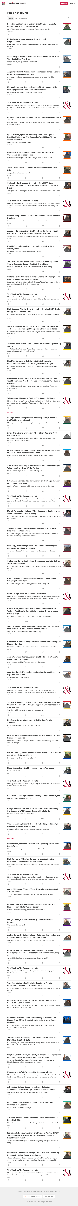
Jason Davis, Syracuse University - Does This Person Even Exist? (32, 169)
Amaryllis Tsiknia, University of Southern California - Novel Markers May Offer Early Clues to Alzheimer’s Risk (32, 232)
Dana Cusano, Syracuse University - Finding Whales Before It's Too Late (34, 118)
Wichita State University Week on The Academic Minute (31, 398)
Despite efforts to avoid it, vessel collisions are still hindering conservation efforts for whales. (33, 123)
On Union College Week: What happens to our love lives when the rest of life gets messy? (34, 517)
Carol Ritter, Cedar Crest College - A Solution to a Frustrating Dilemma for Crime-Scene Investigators (33, 1154)
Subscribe (64, 3)
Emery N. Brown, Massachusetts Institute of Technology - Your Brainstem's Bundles (34, 736)
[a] (67, 26)
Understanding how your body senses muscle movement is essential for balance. (32, 45)
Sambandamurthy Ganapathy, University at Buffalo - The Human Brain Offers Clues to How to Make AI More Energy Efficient (32, 1020)
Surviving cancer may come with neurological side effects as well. (30, 894)
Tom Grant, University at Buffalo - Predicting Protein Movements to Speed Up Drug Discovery (29, 984)
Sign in (72, 3)
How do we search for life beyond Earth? (21, 758)
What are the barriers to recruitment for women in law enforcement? (31, 940)
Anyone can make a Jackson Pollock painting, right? (25, 631)
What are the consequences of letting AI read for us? (25, 849)
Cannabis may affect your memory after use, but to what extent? (29, 616)
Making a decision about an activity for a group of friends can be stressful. (33, 423)
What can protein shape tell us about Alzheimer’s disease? (27, 1092)
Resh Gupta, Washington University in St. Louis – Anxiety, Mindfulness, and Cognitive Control (31, 25)
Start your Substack (34, 1196)
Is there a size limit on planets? (18, 677)
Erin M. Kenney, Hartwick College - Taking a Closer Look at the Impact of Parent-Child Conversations (33, 451)
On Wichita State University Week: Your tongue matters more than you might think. (32, 367)
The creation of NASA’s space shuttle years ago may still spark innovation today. (32, 1141)
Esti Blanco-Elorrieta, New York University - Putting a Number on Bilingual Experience (33, 482)
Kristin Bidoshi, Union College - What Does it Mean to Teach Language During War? (32, 579)
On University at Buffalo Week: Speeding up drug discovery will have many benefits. (33, 989)
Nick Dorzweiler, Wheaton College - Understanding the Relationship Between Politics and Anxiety (30, 860)
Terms (45, 1191)
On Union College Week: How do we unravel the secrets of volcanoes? (31, 551)
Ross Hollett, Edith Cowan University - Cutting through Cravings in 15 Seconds (30, 1103)
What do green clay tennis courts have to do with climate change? (30, 267)
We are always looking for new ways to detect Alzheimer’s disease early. (32, 236)
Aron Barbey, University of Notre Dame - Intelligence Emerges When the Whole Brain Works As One (33, 467)
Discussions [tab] (23, 18)
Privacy (39, 1191)
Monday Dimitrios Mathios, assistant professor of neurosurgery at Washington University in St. (30, 972)
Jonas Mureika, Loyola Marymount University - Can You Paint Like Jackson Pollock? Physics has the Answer (33, 627)
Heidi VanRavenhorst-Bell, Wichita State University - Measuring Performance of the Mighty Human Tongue (30, 362)
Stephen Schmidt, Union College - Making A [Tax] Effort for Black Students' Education (32, 529)
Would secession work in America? (19, 142)
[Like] (8, 34)
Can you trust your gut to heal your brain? (22, 62)
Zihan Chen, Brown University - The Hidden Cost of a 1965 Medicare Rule (32, 434)
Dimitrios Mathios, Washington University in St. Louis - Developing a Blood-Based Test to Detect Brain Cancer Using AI (33, 952)
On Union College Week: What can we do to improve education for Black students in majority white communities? (32, 534)
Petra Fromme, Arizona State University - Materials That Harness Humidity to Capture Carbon (31, 905)
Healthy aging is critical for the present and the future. (26, 662)
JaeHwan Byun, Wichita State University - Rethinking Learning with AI (34, 345)
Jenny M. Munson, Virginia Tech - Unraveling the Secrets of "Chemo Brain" (32, 890)
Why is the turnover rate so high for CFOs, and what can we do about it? (32, 1123)
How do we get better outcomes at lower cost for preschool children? (31, 77)
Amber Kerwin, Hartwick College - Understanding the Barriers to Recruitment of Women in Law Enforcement (33, 936)
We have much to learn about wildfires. (21, 814)
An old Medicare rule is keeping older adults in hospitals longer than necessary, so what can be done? (31, 439)
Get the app (49, 1196)
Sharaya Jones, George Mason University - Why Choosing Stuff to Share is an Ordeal (32, 419)
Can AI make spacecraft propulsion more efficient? (25, 92)
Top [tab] (16, 18)
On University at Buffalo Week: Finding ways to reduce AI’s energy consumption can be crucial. (30, 1026)
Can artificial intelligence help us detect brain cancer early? (27, 958)
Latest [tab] (11, 18)
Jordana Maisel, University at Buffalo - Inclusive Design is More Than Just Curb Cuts (32, 1038)
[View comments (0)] (25, 34)
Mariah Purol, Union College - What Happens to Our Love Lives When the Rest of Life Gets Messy (33, 512)
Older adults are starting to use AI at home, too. (24, 725)
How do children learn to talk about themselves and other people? (30, 455)
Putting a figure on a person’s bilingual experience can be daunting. (31, 486)
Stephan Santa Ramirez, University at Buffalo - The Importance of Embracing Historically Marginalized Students (34, 1056)
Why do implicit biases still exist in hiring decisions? (25, 710)
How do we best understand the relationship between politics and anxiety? (33, 864)
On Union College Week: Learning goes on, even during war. (28, 583)
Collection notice (54, 1191)
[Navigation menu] (4, 3)
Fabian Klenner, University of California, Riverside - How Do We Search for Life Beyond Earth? (34, 754)
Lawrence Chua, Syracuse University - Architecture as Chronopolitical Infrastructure (30, 153)
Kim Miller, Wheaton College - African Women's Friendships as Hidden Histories (34, 643)
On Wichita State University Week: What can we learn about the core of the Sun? (33, 315)
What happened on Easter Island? (19, 798)
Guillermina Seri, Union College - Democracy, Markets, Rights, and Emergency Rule (33, 562)
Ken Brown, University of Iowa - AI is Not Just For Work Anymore (30, 721)
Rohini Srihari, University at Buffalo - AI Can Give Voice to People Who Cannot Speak (31, 1001)
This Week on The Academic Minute (22, 102)
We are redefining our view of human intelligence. (24, 471)
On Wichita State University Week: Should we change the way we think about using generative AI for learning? (32, 350)
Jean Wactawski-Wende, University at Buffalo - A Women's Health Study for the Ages (32, 658)
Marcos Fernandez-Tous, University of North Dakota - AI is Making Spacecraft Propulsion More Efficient (32, 88)
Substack (29, 1202)
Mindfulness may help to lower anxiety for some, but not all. (28, 29)
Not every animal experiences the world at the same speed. (28, 829)
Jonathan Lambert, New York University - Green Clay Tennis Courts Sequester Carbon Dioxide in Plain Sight (32, 262)
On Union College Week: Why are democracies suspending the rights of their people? (34, 567)
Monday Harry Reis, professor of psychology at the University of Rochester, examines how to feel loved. (33, 785)
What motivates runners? (16, 925)
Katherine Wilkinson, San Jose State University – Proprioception (28, 40)
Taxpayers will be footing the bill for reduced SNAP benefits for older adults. (33, 191)
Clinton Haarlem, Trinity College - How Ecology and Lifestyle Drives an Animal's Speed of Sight (33, 825)
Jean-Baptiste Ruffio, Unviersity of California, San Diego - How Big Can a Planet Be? (33, 673)
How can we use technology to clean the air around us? (26, 910)
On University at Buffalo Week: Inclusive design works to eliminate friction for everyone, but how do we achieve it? (33, 1044)
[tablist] (17, 18)
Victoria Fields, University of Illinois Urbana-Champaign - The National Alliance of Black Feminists (33, 278)
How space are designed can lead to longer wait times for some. (29, 158)
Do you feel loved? (13, 771)
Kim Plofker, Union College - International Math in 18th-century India (30, 247)
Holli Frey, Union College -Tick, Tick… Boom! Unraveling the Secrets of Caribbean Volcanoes (32, 547)
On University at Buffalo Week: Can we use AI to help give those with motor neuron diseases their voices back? (33, 1006)
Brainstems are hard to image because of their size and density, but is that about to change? (33, 742)
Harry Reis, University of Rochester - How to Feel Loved (30, 768)
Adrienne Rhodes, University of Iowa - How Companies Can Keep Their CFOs (32, 1119)
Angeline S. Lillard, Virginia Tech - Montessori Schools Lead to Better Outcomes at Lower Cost (33, 73)
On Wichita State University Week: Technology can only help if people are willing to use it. (32, 387)
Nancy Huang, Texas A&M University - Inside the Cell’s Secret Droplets (33, 217)
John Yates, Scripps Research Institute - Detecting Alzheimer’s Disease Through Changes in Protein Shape (31, 1088)
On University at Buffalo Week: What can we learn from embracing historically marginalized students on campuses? (30, 1061)
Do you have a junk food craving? (19, 1107)
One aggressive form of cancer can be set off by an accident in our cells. (32, 221)
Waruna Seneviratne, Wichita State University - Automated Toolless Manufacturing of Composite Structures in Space (32, 327)
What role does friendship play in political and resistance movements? (31, 647)
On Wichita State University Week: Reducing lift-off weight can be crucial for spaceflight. (33, 332)
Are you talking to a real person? (18, 173)
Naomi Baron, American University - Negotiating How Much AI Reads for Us (33, 845)
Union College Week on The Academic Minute (26, 594)
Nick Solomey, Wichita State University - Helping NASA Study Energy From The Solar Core (33, 310)
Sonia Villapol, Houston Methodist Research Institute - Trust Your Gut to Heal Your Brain (33, 58)
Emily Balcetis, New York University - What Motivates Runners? (30, 921)
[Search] (69, 18)
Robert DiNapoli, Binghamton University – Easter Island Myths (33, 796)
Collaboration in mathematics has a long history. (24, 251)
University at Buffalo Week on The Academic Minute (29, 1072)
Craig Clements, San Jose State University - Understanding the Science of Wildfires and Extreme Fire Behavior (32, 810)
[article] (39, 29)
